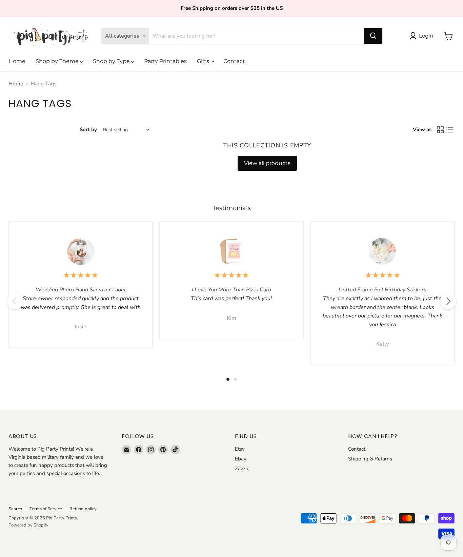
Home (16, 61)
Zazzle (242, 468)
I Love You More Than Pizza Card (231, 289)
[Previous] (15, 301)
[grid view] (440, 130)
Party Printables (165, 61)
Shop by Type (112, 61)
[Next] (448, 301)
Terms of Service (45, 509)
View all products (267, 163)
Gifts (203, 61)
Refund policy (83, 509)
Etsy (240, 449)
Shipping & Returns (370, 458)
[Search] (373, 36)
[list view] (450, 130)
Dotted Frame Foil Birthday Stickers (382, 289)
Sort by (88, 129)
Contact (234, 61)
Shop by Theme (58, 61)
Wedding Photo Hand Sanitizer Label (81, 289)
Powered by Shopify (28, 525)
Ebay (240, 458)
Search (15, 509)
